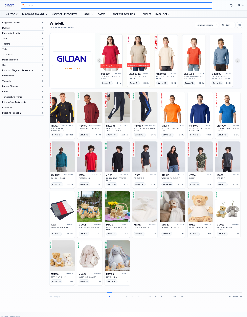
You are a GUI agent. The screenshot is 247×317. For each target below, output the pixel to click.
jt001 (137, 175)
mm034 (82, 274)
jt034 (192, 175)
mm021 (192, 224)
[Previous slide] (99, 60)
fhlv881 (110, 126)
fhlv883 (138, 126)
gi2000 (165, 126)
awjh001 (55, 175)
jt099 (220, 175)
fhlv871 (55, 126)
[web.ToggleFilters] (239, 25)
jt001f (165, 175)
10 (162, 296)
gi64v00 (221, 126)
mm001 (82, 224)
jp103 (109, 175)
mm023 (220, 224)
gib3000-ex (135, 74)
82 (174, 296)
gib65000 (189, 74)
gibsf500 (216, 74)
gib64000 (161, 74)
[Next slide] (237, 60)
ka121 (53, 224)
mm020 (165, 224)
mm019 (137, 224)
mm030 (55, 274)
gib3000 (105, 74)
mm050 (110, 274)
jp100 (82, 175)
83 (181, 296)
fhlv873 (83, 126)
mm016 (109, 224)
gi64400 (193, 126)
